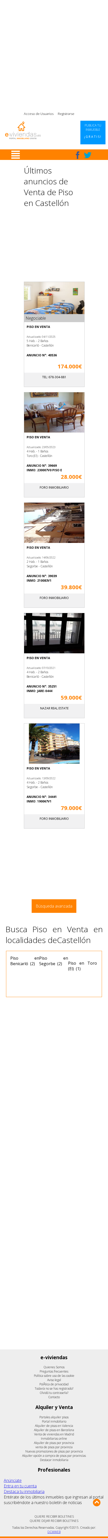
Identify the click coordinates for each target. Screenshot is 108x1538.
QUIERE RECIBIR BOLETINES (54, 1516)
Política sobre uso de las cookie (54, 1376)
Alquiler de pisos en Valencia (54, 1426)
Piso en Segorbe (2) (53, 960)
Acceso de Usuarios (38, 113)
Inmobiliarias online (54, 1438)
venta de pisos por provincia (54, 1447)
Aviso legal (54, 1380)
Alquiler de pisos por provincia (54, 1443)
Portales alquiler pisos (54, 1417)
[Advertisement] (54, 54)
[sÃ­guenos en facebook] (77, 155)
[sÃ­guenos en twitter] (87, 155)
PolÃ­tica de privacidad (54, 1384)
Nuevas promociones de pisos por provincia (54, 1451)
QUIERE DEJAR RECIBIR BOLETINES (54, 1521)
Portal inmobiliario (54, 1421)
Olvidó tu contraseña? (54, 1393)
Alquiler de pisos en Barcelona (54, 1430)
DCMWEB (54, 1532)
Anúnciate (13, 1480)
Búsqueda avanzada (54, 906)
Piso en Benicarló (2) (24, 960)
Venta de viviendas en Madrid (54, 1434)
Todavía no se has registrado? (54, 1388)
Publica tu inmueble (93, 131)
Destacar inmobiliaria (54, 1460)
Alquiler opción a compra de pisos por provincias (54, 1456)
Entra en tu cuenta (20, 1486)
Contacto (54, 1397)
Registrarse (66, 113)
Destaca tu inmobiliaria (24, 1491)
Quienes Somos (54, 1367)
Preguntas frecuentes (54, 1371)
